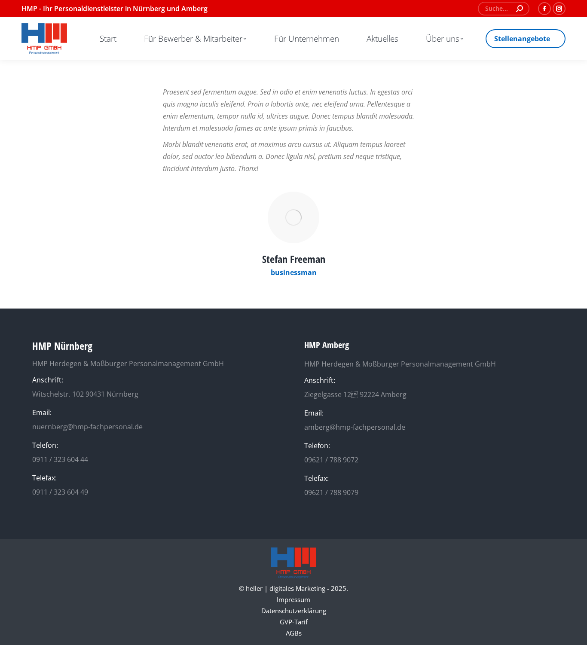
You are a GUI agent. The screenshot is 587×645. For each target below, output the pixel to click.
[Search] (519, 8)
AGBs (294, 633)
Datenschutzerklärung (293, 610)
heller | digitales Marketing (285, 588)
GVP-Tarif (294, 621)
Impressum (293, 599)
